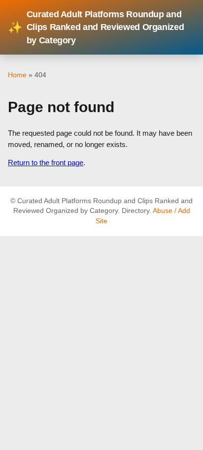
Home (17, 75)
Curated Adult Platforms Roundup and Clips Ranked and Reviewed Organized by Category (96, 27)
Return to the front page (45, 162)
